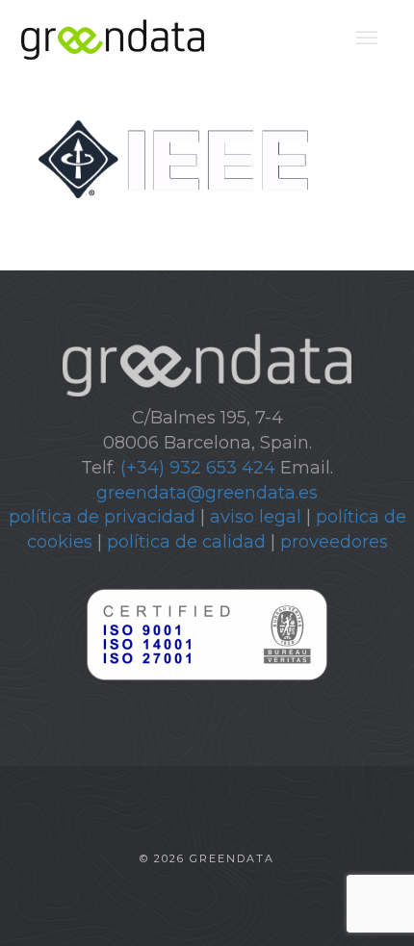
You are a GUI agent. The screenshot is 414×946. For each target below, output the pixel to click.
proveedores (334, 541)
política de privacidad (102, 516)
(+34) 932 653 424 (197, 467)
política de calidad (186, 541)
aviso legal (255, 516)
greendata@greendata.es (207, 492)
